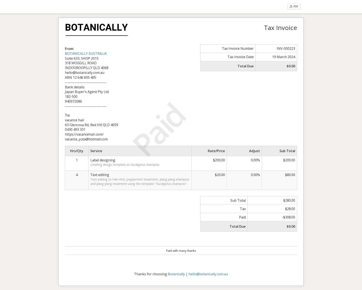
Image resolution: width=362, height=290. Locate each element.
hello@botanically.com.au (208, 274)
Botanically (176, 274)
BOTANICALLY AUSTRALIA (86, 53)
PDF (295, 6)
